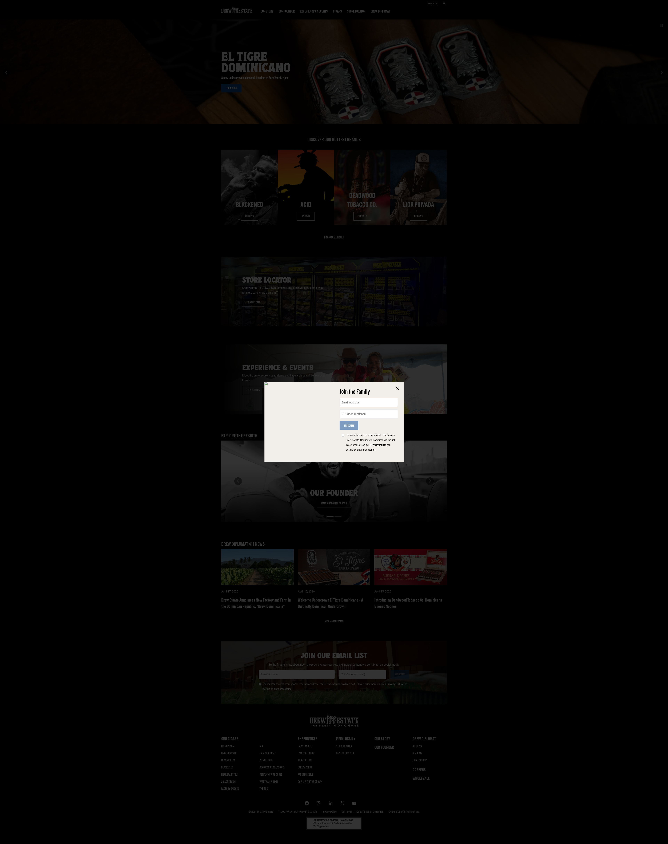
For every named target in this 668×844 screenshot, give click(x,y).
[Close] (397, 388)
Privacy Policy (378, 444)
